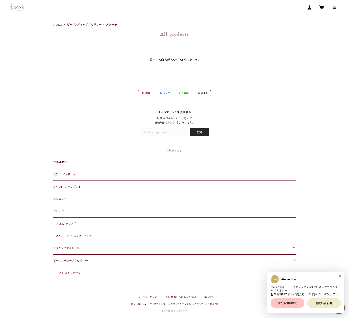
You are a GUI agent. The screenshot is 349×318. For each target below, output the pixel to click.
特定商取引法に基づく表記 (181, 296)
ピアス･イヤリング (64, 174)
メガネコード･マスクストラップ (72, 236)
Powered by (170, 310)
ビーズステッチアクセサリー (84, 24)
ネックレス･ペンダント (67, 187)
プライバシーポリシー (147, 296)
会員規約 (207, 296)
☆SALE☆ (60, 162)
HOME (58, 24)
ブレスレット (60, 199)
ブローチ (58, 211)
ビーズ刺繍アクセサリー (68, 273)
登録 (200, 132)
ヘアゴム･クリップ (64, 224)
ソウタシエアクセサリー (67, 248)
